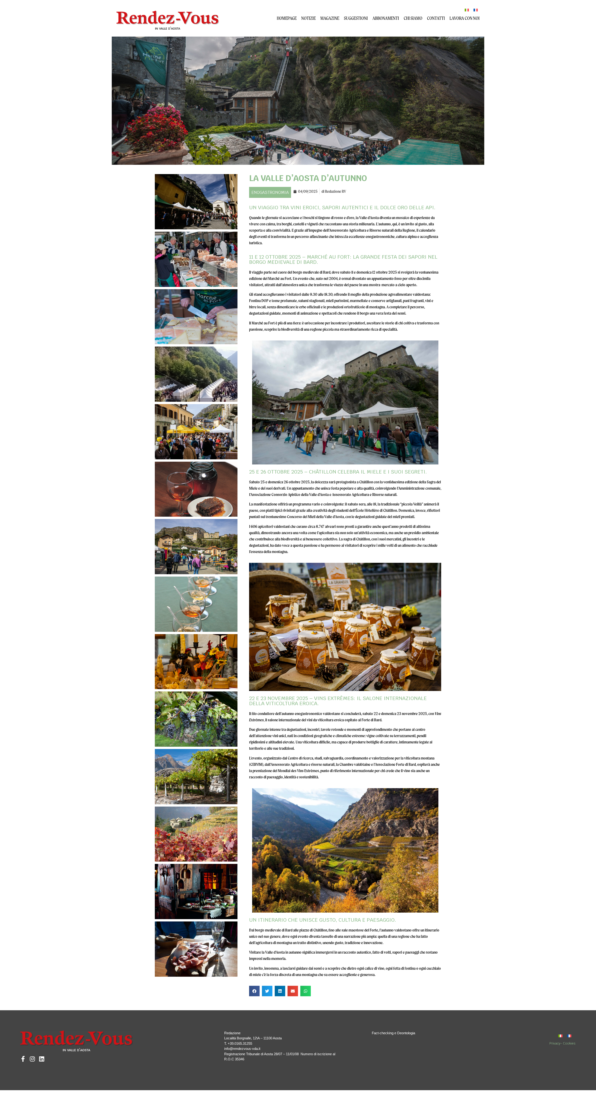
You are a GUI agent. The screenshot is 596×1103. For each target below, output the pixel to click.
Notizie (308, 18)
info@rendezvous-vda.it (242, 1049)
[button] (254, 991)
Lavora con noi (465, 18)
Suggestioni (356, 18)
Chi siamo (413, 18)
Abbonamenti (385, 18)
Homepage (287, 18)
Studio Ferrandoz (203, 1095)
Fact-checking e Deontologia (393, 1033)
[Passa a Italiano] (466, 10)
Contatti (436, 18)
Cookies (569, 1043)
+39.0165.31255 (240, 1043)
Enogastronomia (270, 192)
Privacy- (556, 1043)
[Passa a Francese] (475, 10)
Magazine (329, 18)
